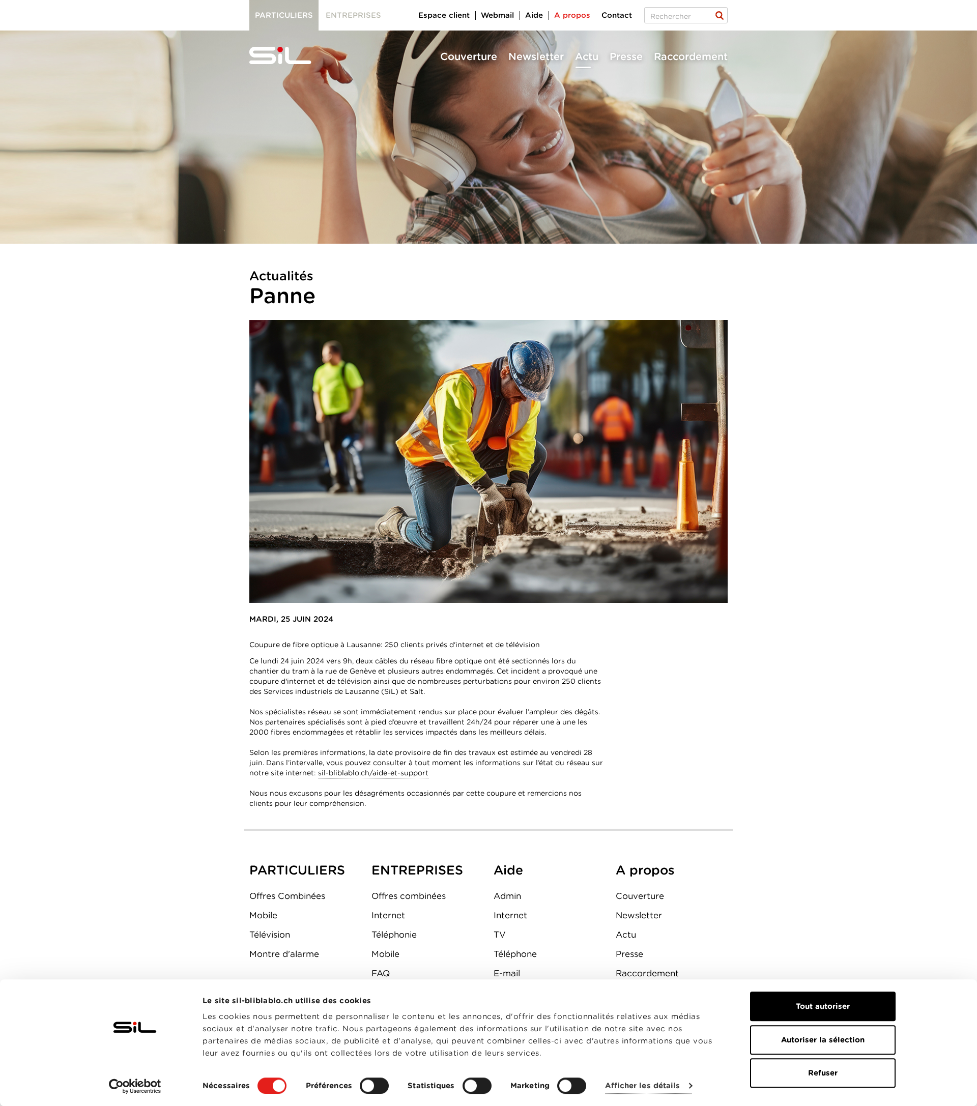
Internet (388, 915)
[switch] (374, 1086)
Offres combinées (408, 896)
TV (500, 934)
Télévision (269, 934)
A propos (572, 15)
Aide (534, 15)
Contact (616, 15)
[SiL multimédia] (291, 56)
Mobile (263, 915)
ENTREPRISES (417, 870)
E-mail (507, 973)
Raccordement (691, 56)
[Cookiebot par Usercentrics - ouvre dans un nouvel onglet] (135, 1086)
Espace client (444, 15)
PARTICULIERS (297, 870)
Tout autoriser (823, 1006)
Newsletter (536, 56)
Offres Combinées (287, 896)
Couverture (468, 56)
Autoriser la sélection (823, 1039)
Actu (586, 56)
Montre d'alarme (284, 954)
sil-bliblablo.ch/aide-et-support (373, 773)
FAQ (380, 973)
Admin (507, 896)
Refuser (823, 1073)
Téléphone (515, 954)
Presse (626, 56)
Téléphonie (394, 934)
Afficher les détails (642, 1086)
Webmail (497, 15)
